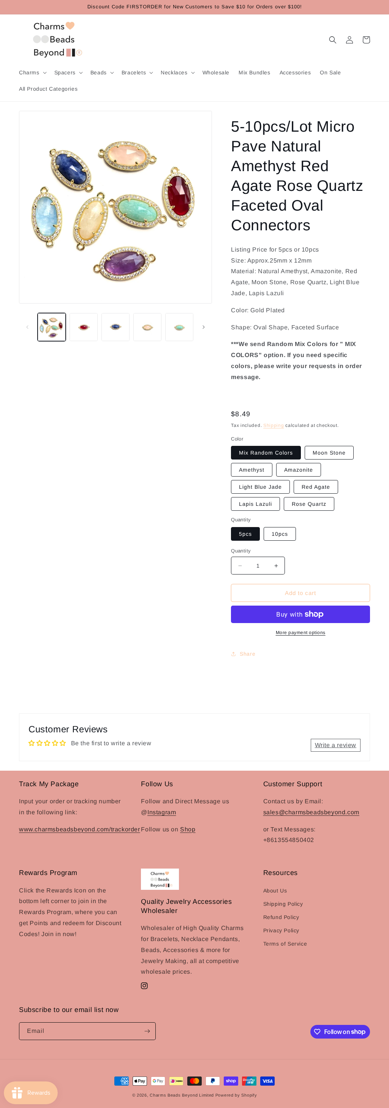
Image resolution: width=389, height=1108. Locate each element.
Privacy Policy (281, 930)
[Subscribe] (147, 1031)
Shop (187, 829)
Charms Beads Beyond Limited (182, 1095)
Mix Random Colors (266, 453)
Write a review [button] (335, 745)
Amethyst (251, 470)
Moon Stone (329, 453)
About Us (275, 891)
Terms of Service (285, 944)
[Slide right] (203, 327)
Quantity (241, 551)
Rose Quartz (309, 504)
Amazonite (298, 470)
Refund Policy (281, 917)
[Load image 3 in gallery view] (115, 327)
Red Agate (316, 487)
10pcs (280, 534)
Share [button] (247, 654)
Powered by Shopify (236, 1095)
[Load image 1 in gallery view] (52, 327)
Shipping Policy (283, 904)
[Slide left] (27, 327)
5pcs (245, 534)
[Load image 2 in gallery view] (84, 327)
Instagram (161, 812)
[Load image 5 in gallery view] (179, 327)
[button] (32, 72)
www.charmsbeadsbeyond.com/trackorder (79, 829)
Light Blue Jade (260, 487)
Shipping (273, 425)
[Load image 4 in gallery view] (147, 327)
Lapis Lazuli (255, 504)
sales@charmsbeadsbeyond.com (311, 812)
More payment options (301, 632)
